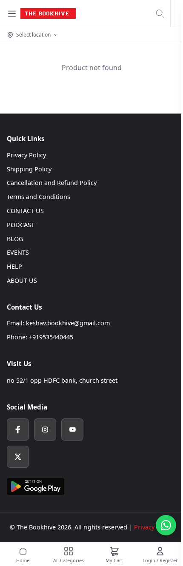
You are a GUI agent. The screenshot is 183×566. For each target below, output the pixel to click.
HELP (14, 266)
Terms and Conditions (38, 197)
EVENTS (18, 252)
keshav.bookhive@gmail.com (68, 323)
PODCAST (20, 225)
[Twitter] (18, 457)
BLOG (15, 239)
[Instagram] (45, 429)
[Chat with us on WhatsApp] (166, 525)
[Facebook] (18, 429)
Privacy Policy (26, 155)
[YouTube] (72, 429)
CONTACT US (25, 211)
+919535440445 (51, 337)
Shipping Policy (29, 169)
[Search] (160, 14)
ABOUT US (22, 280)
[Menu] (12, 14)
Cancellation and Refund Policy (52, 183)
